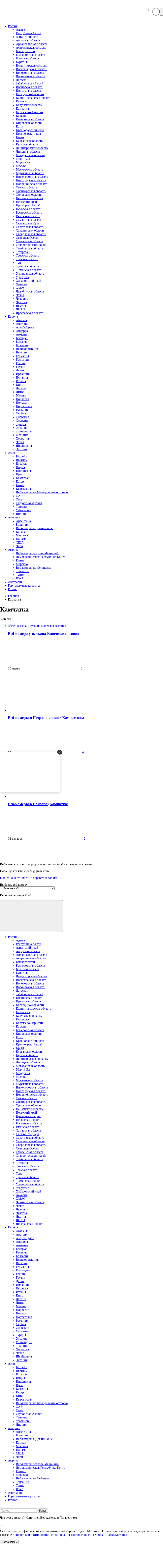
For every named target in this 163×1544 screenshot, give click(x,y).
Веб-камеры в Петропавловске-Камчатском (46, 718)
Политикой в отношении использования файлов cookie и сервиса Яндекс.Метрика (71, 1534)
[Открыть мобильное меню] (161, 12)
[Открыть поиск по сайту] (156, 12)
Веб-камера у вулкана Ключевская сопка (43, 633)
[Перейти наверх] (31, 916)
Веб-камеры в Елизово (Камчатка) (38, 804)
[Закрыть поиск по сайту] (1, 1525)
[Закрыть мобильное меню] (1, 1507)
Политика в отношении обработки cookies (28, 877)
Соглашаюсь (9, 1541)
